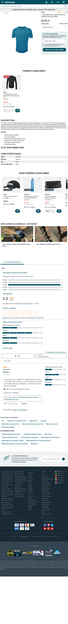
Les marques (32, 470)
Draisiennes (45, 498)
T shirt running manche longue (11, 434)
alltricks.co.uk (62, 471)
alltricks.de (61, 477)
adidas (30, 506)
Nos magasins (19, 475)
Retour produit (19, 473)
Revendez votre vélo (21, 490)
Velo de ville (45, 487)
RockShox (31, 492)
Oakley (30, 490)
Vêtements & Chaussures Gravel (32, 424)
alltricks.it (60, 479)
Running (43, 421)
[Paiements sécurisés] (24, 527)
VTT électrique (46, 492)
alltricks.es (61, 475)
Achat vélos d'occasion (8, 492)
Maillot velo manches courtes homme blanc (15, 443)
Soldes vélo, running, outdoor (10, 514)
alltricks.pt (61, 481)
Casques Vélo (46, 510)
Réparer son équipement (8, 506)
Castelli (30, 473)
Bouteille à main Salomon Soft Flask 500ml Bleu (31, 197)
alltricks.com (61, 473)
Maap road (34, 443)
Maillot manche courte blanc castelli (12, 440)
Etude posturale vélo (21, 489)
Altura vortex (48, 434)
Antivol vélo (45, 500)
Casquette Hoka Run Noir (10, 196)
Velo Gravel (45, 506)
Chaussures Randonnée (49, 479)
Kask (29, 475)
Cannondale (31, 500)
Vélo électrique (46, 483)
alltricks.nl (61, 483)
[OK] (63, 459)
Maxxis (30, 480)
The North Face (32, 502)
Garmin (30, 486)
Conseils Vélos (19, 483)
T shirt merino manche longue (32, 434)
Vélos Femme (46, 504)
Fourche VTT (45, 494)
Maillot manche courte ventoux (50, 437)
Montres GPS (45, 489)
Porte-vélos (45, 490)
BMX (43, 512)
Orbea (30, 509)
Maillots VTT (34, 421)
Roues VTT (45, 481)
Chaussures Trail (47, 502)
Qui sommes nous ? (7, 471)
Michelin (30, 496)
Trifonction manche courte (10, 437)
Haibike (30, 488)
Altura (43, 12)
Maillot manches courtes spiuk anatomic (38, 440)
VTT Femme (45, 508)
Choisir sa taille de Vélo (22, 479)
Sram (29, 482)
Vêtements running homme (10, 424)
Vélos (43, 471)
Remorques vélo (46, 514)
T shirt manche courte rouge (29, 437)
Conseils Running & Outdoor (23, 477)
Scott (29, 507)
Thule (29, 477)
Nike (29, 494)
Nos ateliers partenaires (22, 481)
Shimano (30, 478)
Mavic (30, 484)
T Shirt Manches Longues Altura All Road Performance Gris (11, 96)
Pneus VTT (45, 477)
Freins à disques (46, 496)
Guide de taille (63, 23)
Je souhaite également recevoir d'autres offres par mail (54, 45)
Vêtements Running (8, 427)
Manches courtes (52, 424)
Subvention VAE (19, 494)
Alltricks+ (4, 510)
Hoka (29, 498)
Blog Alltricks (5, 483)
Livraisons (18, 485)
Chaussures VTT (46, 485)
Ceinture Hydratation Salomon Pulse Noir (50, 197)
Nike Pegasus (32, 504)
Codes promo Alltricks (8, 500)
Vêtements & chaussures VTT (17, 421)
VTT (3, 421)
